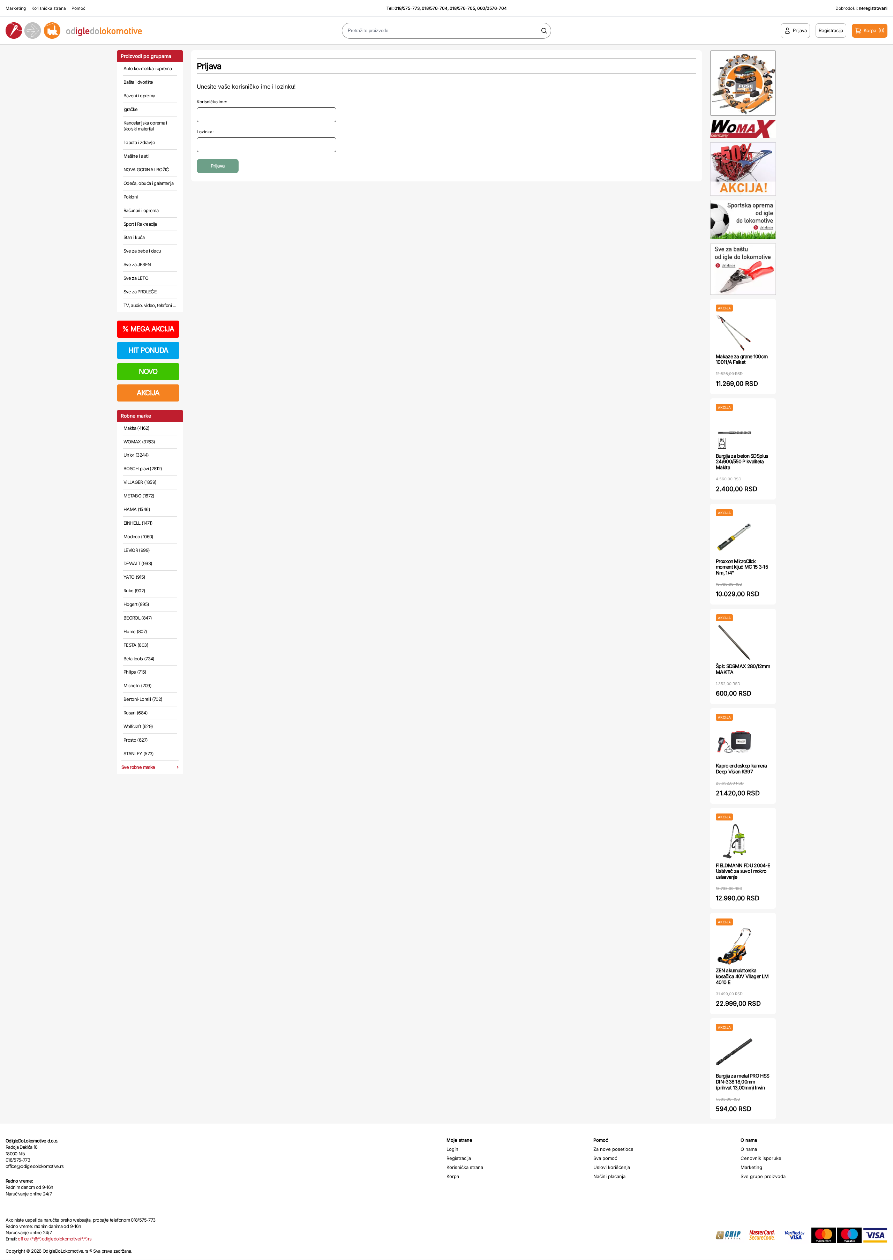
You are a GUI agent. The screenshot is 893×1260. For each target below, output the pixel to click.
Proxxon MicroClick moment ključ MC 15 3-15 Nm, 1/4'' (742, 567)
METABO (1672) (139, 495)
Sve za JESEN (137, 264)
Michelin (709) (137, 685)
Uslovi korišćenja (611, 1167)
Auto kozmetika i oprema (147, 68)
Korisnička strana (48, 8)
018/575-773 (407, 8)
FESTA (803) (135, 645)
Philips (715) (135, 672)
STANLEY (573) (138, 753)
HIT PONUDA (148, 350)
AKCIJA (148, 393)
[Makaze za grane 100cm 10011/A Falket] (734, 332)
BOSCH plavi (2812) (142, 468)
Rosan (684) (135, 712)
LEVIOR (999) (136, 550)
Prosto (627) (135, 740)
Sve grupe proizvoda (763, 1176)
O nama (749, 1149)
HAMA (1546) (136, 509)
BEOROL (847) (137, 618)
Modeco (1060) (138, 536)
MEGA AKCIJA (148, 329)
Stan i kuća (133, 237)
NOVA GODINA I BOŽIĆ (146, 169)
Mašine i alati (135, 156)
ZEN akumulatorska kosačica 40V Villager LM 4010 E (742, 976)
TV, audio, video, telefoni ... (150, 305)
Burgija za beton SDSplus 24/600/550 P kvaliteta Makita (742, 462)
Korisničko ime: (212, 101)
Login (452, 1149)
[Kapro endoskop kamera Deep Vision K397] (734, 741)
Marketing (16, 8)
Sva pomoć (605, 1158)
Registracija (458, 1158)
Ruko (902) (134, 590)
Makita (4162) (136, 428)
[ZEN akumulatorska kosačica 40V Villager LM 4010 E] (734, 946)
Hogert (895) (136, 604)
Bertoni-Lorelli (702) (142, 699)
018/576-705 (462, 8)
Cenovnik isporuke (761, 1158)
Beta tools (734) (139, 658)
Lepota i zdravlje (139, 142)
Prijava (218, 165)
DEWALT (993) (137, 563)
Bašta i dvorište (138, 82)
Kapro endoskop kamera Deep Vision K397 (741, 768)
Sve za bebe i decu (142, 251)
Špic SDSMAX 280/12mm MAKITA (743, 669)
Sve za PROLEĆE (140, 291)
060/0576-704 (492, 8)
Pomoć (78, 8)
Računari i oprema (140, 210)
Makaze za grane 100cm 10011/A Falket (741, 359)
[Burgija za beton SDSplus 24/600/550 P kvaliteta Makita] (734, 432)
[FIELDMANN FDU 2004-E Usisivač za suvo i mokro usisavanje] (734, 841)
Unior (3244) (136, 455)
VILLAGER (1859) (139, 482)
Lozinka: (205, 131)
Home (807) (135, 631)
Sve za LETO (135, 278)
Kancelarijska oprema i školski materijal (145, 126)
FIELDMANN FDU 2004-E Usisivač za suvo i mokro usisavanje (743, 871)
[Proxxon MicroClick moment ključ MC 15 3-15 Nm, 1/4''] (734, 537)
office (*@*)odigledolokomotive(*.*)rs (54, 1239)
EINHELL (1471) (137, 523)
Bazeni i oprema (139, 95)
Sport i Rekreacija (140, 224)
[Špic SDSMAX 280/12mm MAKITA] (734, 642)
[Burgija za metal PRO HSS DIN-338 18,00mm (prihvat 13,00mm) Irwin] (734, 1052)
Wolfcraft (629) (138, 726)
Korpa (452, 1176)
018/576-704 (435, 8)
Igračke (130, 109)
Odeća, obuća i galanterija (148, 183)
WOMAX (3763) (139, 441)
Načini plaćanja (609, 1176)
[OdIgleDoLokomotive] (112, 30)
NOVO (148, 371)
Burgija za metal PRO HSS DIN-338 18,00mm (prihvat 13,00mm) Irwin (742, 1081)
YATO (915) (134, 577)
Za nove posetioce (613, 1149)
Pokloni (130, 197)
